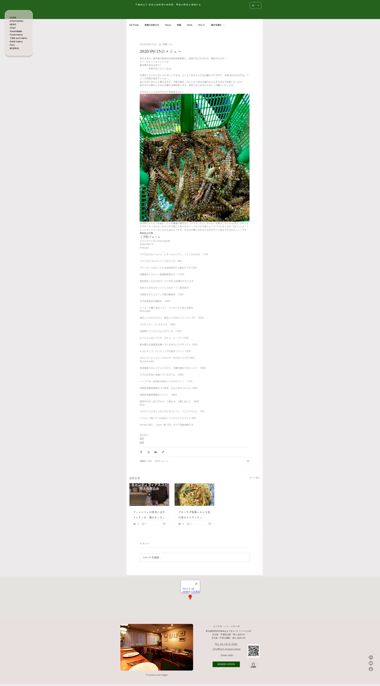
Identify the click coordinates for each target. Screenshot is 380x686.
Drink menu (16, 41)
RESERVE (14, 48)
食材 (142, 438)
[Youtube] (371, 663)
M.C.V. (201, 25)
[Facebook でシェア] (141, 452)
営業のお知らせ (152, 25)
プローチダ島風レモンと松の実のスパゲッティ (194, 515)
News (168, 25)
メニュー (144, 434)
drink (189, 25)
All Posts (134, 25)
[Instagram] (371, 657)
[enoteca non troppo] (141, 665)
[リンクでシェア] (163, 452)
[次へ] (189, 647)
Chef (13, 28)
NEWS (13, 24)
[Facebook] (371, 669)
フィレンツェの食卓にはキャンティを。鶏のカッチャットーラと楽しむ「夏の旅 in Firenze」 (149, 515)
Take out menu (18, 38)
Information (16, 21)
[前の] (124, 647)
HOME (13, 17)
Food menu (16, 34)
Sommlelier (16, 31)
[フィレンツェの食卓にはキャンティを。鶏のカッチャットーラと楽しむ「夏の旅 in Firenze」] (149, 494)
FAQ (12, 45)
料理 (179, 25)
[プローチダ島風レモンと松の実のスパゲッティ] (194, 494)
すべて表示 (254, 478)
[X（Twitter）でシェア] (148, 452)
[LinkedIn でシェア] (155, 452)
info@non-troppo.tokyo (226, 649)
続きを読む (216, 25)
